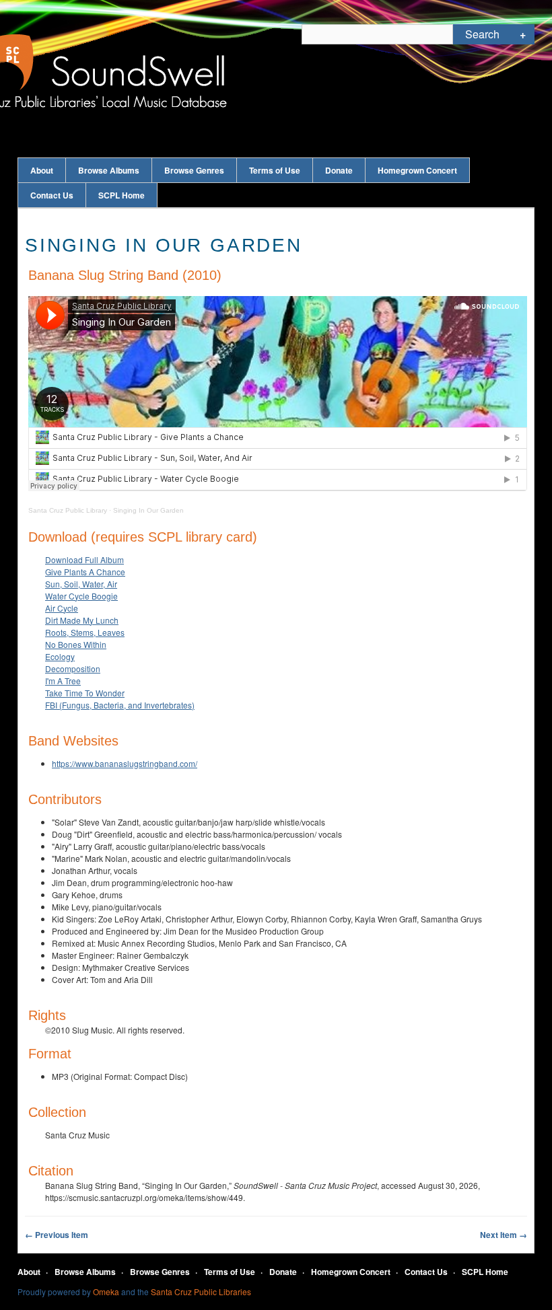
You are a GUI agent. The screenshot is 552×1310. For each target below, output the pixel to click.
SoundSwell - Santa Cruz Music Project (138, 72)
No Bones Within (75, 644)
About (41, 170)
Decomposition (72, 668)
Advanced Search (522, 34)
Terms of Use (274, 170)
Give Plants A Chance (85, 571)
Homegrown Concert (417, 170)
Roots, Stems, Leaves (85, 632)
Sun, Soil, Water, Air (81, 583)
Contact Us (51, 195)
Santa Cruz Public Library (67, 510)
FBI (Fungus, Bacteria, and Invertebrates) (120, 705)
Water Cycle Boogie (81, 596)
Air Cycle (61, 608)
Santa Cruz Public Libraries (201, 1291)
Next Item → (503, 1235)
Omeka (106, 1291)
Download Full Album (84, 559)
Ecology (60, 656)
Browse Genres (194, 170)
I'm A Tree (63, 680)
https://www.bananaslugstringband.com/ (124, 763)
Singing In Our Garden (148, 510)
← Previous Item (56, 1235)
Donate (339, 170)
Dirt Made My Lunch (81, 620)
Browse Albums (108, 170)
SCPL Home (121, 195)
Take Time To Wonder (85, 692)
